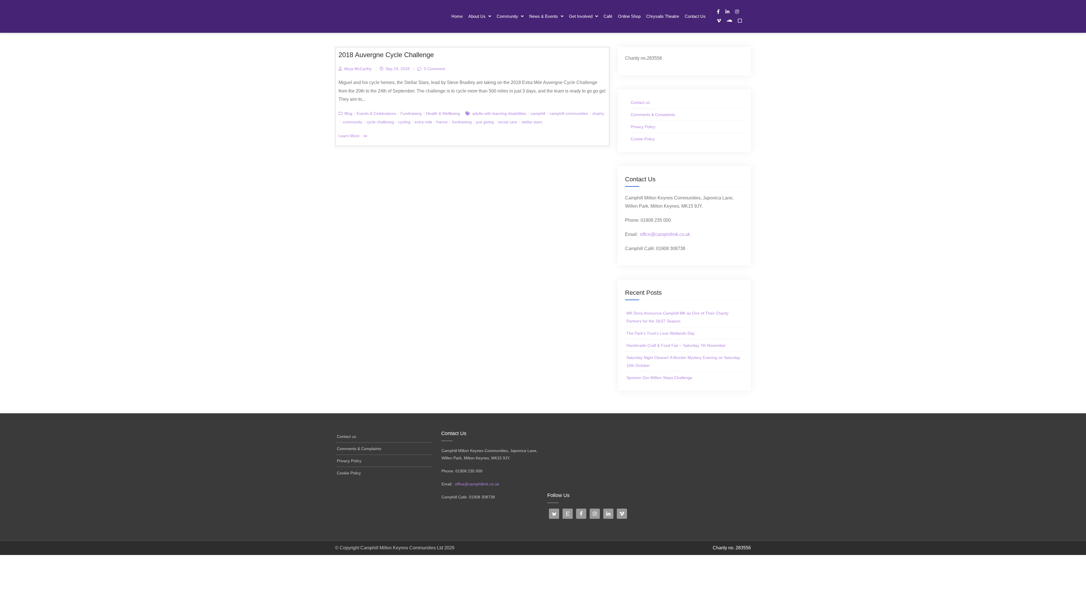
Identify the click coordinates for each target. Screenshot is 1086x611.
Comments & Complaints (653, 114)
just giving (485, 122)
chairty (598, 113)
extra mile (423, 122)
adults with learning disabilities (499, 113)
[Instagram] (737, 11)
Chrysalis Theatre (662, 16)
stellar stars (532, 122)
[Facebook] (718, 11)
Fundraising (411, 113)
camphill (538, 113)
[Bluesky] (740, 20)
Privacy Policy (643, 126)
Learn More (350, 136)
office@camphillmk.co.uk (665, 234)
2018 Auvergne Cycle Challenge (386, 55)
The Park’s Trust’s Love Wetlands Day (660, 333)
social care (507, 122)
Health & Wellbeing (443, 113)
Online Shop (629, 16)
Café (608, 16)
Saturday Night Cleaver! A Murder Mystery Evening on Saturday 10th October (683, 361)
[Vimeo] (719, 20)
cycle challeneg (380, 122)
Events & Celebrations (376, 113)
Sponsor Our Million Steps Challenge (659, 377)
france (442, 122)
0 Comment (434, 68)
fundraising (462, 122)
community (352, 122)
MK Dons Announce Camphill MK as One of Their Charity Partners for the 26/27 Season (677, 317)
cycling (404, 122)
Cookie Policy (643, 139)
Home (457, 16)
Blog (348, 113)
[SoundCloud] (729, 20)
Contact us (695, 16)
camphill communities (569, 113)
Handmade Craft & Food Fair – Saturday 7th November (676, 345)
